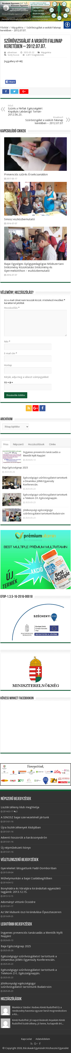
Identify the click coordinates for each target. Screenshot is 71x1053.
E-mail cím (10, 353)
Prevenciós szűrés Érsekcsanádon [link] (26, 174)
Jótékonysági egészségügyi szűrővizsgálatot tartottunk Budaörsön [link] (26, 985)
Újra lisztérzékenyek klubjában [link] (21, 827)
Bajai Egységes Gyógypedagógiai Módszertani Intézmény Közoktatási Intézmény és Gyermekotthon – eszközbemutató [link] (34, 267)
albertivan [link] (12, 52)
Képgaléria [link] (17, 27)
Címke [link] (52, 444)
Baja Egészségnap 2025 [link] (15, 467)
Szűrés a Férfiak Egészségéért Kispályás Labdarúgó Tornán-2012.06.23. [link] (25, 110)
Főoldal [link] (4, 27)
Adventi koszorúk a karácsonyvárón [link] (24, 837)
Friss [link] (5, 444)
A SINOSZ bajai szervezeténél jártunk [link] (25, 817)
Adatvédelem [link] (43, 1039)
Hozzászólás (12, 307)
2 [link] (16, 811)
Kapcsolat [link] (26, 1039)
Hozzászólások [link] (36, 444)
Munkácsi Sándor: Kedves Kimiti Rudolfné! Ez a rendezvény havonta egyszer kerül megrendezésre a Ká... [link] (39, 1011)
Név (7, 341)
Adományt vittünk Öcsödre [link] (18, 902)
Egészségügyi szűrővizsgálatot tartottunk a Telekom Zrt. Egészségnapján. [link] (29, 971)
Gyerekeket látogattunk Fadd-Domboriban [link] (28, 868)
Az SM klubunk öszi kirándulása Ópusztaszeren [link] (31, 912)
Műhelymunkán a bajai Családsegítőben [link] (26, 878)
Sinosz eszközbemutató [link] (19, 219)
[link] (5, 10)
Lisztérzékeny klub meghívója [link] (20, 807)
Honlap (8, 365)
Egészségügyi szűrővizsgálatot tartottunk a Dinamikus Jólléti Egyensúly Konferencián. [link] (45, 481)
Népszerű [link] (18, 444)
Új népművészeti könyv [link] (16, 847)
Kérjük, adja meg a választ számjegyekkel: (26, 377)
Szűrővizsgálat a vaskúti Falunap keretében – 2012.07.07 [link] (44, 120)
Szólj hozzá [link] (13, 55)
